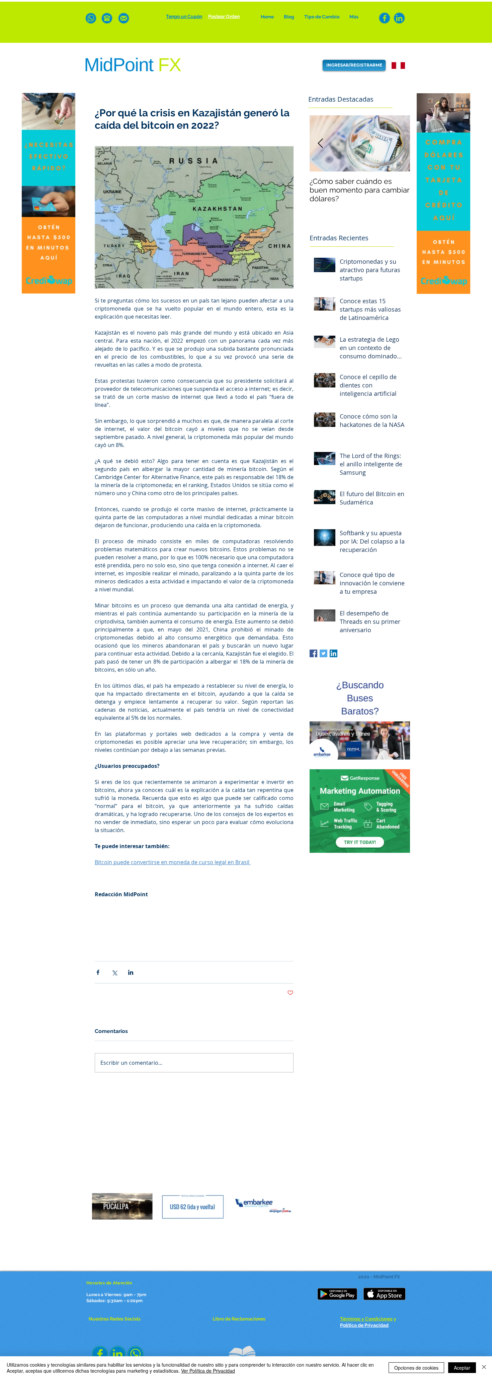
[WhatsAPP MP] (91, 18)
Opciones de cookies (416, 1367)
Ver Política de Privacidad (208, 1370)
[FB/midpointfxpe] (385, 18)
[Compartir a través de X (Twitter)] (114, 972)
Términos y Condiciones (366, 1318)
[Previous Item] (320, 143)
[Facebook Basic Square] (313, 653)
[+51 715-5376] (107, 18)
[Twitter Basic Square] (323, 653)
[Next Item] (399, 143)
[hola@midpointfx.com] (124, 18)
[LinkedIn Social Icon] (333, 653)
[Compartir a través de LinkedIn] (131, 972)
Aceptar (462, 1367)
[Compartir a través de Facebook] (98, 972)
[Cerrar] (484, 1368)
